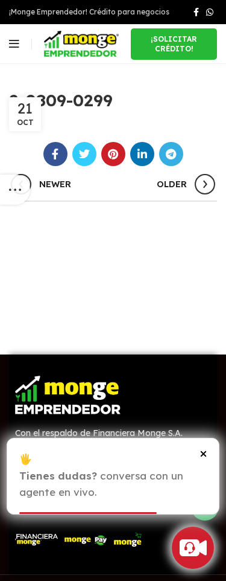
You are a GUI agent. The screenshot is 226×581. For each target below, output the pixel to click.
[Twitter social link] (84, 154)
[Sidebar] (15, 190)
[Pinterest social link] (113, 154)
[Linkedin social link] (142, 154)
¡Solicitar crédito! (174, 43)
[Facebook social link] (196, 12)
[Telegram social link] (171, 154)
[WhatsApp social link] (209, 12)
